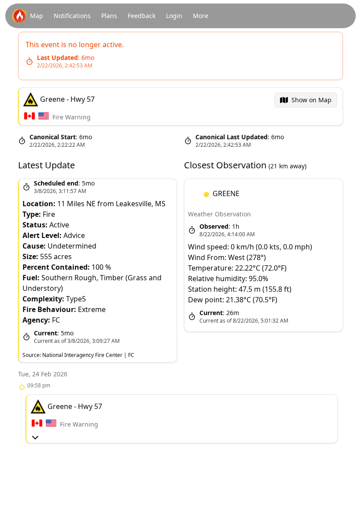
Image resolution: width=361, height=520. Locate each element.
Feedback (141, 15)
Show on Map (311, 100)
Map (36, 15)
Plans (109, 15)
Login (174, 15)
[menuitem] (305, 100)
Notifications (72, 15)
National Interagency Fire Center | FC (88, 355)
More (200, 15)
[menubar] (306, 100)
